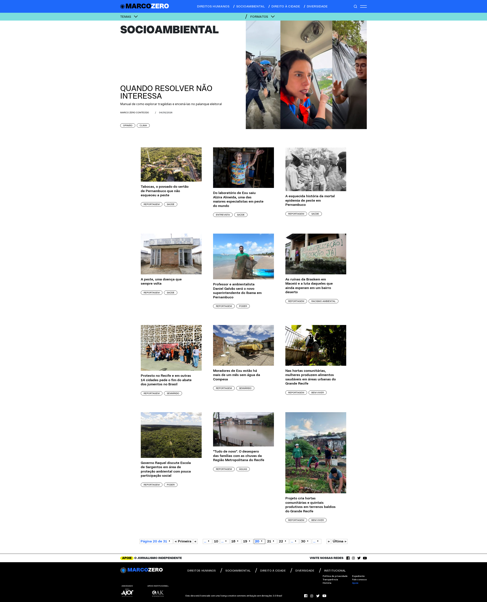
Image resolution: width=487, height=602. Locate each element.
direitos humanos (213, 6)
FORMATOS (259, 16)
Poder (243, 306)
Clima (143, 125)
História (327, 583)
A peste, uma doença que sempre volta (161, 282)
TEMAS (126, 16)
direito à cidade (285, 6)
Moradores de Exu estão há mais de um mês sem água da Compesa (236, 375)
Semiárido (173, 393)
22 (281, 541)
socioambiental (250, 6)
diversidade (317, 6)
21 (269, 541)
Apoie (355, 583)
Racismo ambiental (323, 301)
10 (216, 541)
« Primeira (183, 541)
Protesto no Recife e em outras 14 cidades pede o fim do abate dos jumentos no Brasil (166, 380)
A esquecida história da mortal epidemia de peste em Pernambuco (310, 201)
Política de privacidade (335, 576)
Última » (339, 541)
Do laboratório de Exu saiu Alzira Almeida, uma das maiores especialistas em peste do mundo (238, 199)
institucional (335, 570)
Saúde (170, 204)
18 (233, 541)
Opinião (127, 125)
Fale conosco (359, 579)
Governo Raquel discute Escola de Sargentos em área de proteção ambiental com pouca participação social (166, 469)
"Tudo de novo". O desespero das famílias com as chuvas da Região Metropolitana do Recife (238, 456)
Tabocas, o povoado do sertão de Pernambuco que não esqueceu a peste (165, 191)
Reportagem (152, 204)
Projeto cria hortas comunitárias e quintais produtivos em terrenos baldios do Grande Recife (310, 505)
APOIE (127, 558)
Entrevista (223, 215)
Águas (243, 469)
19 (245, 541)
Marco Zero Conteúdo (134, 112)
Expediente (358, 576)
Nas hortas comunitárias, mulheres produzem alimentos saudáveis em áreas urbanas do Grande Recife (310, 377)
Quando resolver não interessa (166, 92)
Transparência (330, 579)
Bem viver (317, 392)
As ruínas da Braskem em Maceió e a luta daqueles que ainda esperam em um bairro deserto (309, 286)
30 (303, 541)
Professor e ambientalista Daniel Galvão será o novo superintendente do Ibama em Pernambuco (237, 291)
